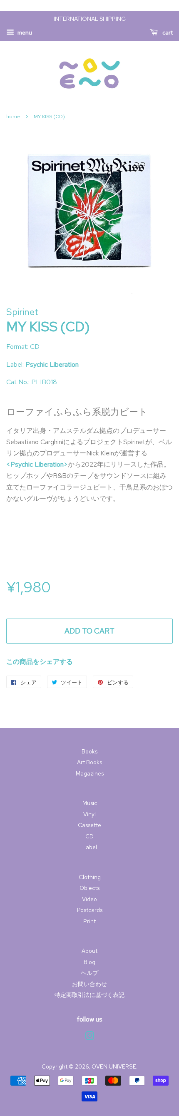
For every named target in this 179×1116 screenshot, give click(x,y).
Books (89, 751)
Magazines (90, 773)
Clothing (90, 877)
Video (89, 899)
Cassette (89, 825)
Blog (89, 962)
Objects (89, 888)
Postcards (89, 910)
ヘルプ (89, 973)
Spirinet (22, 312)
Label (89, 847)
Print (89, 921)
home (13, 116)
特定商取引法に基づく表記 (89, 995)
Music (89, 803)
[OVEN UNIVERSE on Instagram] (89, 1037)
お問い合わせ (89, 984)
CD (89, 836)
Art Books (89, 762)
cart (167, 32)
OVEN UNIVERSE (114, 1066)
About (89, 950)
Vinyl (89, 814)
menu (24, 32)
